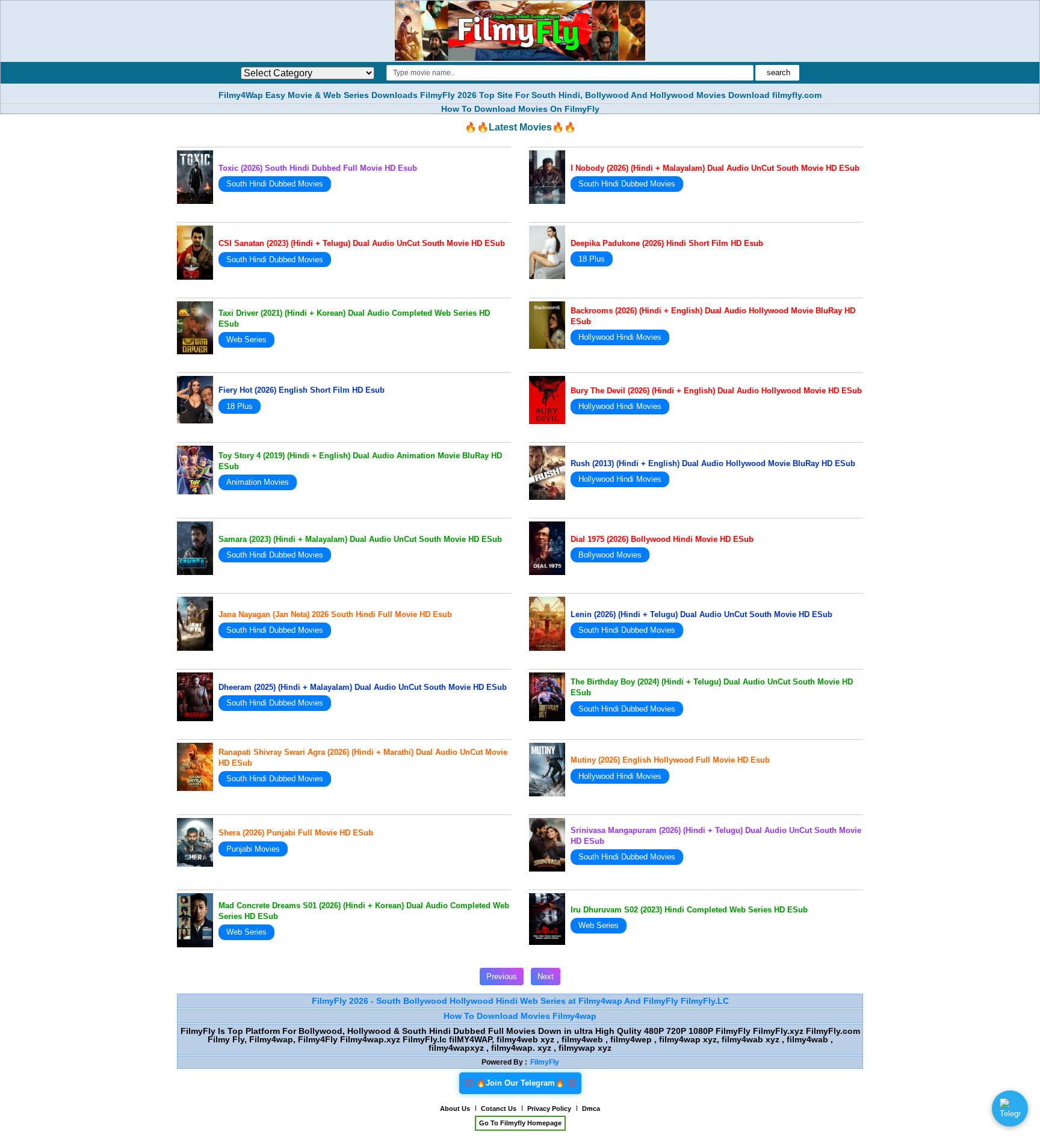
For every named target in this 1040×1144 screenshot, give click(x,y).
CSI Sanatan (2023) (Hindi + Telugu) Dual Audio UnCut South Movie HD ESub (361, 243)
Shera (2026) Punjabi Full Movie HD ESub (295, 832)
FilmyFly (544, 1062)
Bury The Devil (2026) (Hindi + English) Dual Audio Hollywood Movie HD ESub (716, 390)
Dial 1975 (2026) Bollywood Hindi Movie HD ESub (662, 539)
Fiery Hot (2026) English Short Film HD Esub (301, 390)
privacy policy (549, 1108)
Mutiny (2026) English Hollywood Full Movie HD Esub (670, 759)
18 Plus (591, 258)
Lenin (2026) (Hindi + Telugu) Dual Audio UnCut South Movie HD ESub (701, 614)
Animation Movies (257, 482)
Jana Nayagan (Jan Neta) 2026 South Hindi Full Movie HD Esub (335, 614)
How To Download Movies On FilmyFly (520, 109)
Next (545, 976)
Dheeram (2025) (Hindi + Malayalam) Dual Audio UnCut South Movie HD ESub (362, 687)
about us (455, 1108)
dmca (591, 1108)
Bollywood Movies (610, 554)
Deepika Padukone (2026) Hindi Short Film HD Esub (667, 243)
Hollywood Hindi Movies (619, 337)
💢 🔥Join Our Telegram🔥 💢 (520, 1082)
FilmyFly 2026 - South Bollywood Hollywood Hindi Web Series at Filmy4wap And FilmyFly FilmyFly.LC (520, 1001)
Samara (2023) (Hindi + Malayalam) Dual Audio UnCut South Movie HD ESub (360, 539)
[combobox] (570, 73)
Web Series (246, 339)
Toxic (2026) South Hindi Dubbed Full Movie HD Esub (317, 168)
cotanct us (498, 1108)
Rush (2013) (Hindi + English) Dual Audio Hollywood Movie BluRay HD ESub (713, 463)
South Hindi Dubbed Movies (274, 183)
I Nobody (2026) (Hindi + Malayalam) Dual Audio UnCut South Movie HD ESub (715, 168)
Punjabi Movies (253, 848)
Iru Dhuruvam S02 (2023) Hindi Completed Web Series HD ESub (689, 909)
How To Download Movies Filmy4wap (520, 1016)
